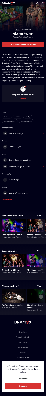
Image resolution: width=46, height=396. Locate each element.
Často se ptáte (23, 357)
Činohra (17, 117)
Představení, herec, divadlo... (20, 3)
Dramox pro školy (10, 121)
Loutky (27, 117)
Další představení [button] (40, 231)
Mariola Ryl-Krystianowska (17, 166)
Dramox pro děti (26, 121)
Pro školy (23, 342)
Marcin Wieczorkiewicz (16, 193)
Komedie (7, 117)
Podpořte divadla (23, 337)
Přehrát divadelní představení (24, 44)
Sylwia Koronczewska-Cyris (17, 160)
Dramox (8, 3)
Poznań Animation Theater (23, 37)
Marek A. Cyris (12, 146)
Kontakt (23, 352)
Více (39, 215)
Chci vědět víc (23, 378)
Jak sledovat (23, 347)
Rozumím (23, 386)
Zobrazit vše (7, 199)
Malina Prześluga (13, 133)
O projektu (23, 332)
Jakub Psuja (11, 179)
